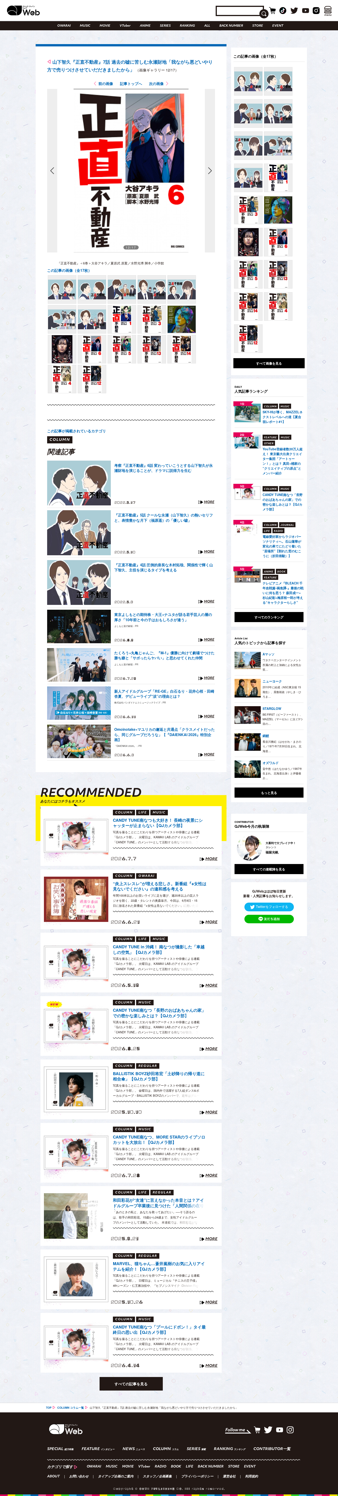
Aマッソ (269, 654)
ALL (207, 25)
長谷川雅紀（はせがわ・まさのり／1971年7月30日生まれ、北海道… (282, 746)
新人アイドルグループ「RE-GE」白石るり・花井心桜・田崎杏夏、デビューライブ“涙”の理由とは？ (164, 694)
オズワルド (271, 762)
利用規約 (251, 1476)
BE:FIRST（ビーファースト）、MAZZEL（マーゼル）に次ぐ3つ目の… (283, 719)
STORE (257, 25)
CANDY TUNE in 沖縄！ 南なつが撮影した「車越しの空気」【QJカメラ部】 (159, 949)
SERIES (165, 25)
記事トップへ (131, 83)
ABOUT (53, 1476)
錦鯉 (266, 735)
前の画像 (105, 83)
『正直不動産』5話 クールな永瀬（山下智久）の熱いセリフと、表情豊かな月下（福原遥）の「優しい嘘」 (163, 518)
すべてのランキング (269, 617)
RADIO (160, 1466)
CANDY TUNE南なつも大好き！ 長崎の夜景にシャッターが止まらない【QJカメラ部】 (158, 823)
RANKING (187, 25)
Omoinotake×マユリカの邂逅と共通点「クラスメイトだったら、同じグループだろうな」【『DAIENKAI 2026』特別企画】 (164, 734)
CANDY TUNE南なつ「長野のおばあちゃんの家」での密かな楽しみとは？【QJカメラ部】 (159, 1013)
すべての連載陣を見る (269, 869)
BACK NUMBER (231, 25)
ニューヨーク (272, 681)
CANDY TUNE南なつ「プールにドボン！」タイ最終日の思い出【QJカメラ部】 (159, 1329)
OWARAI (64, 25)
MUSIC (85, 25)
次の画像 (156, 83)
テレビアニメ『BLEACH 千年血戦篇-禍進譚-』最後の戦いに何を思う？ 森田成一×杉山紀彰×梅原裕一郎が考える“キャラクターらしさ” (283, 593)
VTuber (125, 25)
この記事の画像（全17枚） (69, 270)
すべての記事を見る (131, 1383)
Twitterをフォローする (272, 906)
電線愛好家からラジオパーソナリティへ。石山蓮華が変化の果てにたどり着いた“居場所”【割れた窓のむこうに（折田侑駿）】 (282, 546)
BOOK (176, 1466)
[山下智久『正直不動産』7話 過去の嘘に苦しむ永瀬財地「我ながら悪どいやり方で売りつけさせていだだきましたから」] (62, 289)
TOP (49, 1407)
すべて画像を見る (269, 363)
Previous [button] (239, 848)
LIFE (189, 1466)
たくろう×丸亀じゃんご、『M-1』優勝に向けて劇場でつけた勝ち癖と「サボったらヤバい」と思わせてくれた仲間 (164, 655)
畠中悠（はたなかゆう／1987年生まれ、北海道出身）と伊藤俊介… (282, 773)
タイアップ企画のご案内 (115, 1476)
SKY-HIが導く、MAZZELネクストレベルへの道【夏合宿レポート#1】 (283, 417)
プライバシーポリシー (197, 1476)
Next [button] (295, 848)
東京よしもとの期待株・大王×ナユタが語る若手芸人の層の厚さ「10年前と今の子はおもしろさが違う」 (163, 617)
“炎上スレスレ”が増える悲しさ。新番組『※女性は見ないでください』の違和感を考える (159, 886)
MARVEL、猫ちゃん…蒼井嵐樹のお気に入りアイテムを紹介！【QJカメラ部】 (159, 1266)
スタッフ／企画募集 (157, 1476)
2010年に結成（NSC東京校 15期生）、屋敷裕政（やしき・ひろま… (282, 691)
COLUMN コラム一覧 (70, 1407)
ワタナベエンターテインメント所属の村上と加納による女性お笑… (282, 664)
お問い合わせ (79, 1476)
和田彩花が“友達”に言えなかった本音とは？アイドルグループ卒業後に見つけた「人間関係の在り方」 (158, 1204)
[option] (269, 848)
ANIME (145, 25)
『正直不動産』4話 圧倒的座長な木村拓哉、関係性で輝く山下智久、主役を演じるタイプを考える (163, 567)
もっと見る (269, 792)
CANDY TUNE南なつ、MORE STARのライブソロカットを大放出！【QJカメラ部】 (159, 1139)
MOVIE (105, 25)
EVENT (277, 25)
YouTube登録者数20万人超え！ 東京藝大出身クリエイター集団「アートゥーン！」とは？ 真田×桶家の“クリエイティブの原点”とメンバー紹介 (283, 461)
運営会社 (229, 1476)
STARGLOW (272, 708)
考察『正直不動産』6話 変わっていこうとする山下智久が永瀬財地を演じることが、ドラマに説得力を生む (163, 468)
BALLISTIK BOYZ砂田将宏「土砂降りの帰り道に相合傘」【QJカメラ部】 (159, 1076)
